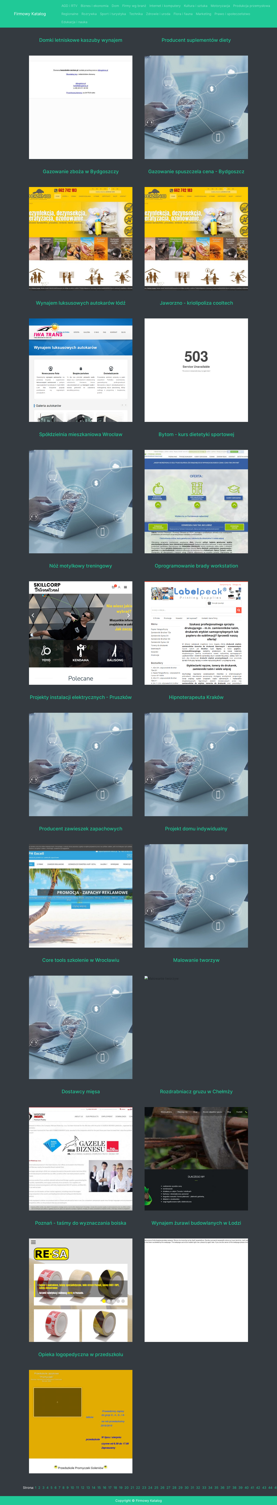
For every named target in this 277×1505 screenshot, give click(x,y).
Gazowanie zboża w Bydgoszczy (81, 171)
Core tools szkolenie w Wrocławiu (80, 960)
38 (234, 1488)
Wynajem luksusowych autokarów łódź (81, 303)
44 (270, 1488)
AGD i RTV (69, 6)
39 (240, 1488)
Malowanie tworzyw (196, 960)
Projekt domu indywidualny (196, 829)
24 (150, 1488)
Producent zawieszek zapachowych (80, 829)
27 (168, 1488)
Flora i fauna (183, 14)
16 (104, 1488)
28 (174, 1488)
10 (72, 1488)
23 (144, 1488)
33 (204, 1488)
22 (138, 1488)
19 (120, 1488)
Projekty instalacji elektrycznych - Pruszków (81, 697)
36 (222, 1488)
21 (132, 1488)
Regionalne (69, 14)
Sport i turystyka (113, 14)
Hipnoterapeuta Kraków (196, 697)
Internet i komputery (165, 6)
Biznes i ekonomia (94, 6)
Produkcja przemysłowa (251, 6)
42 (258, 1488)
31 (192, 1488)
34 (210, 1488)
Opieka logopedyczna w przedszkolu (80, 1354)
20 (127, 1488)
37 (228, 1488)
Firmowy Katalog (30, 13)
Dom (115, 6)
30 (187, 1488)
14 (93, 1488)
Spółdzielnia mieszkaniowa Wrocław (80, 434)
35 (216, 1488)
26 (162, 1488)
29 (180, 1488)
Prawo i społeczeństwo (232, 14)
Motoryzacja (220, 6)
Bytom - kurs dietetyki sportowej (196, 434)
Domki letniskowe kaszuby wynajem (80, 40)
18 (115, 1488)
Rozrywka (89, 14)
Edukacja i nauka (74, 22)
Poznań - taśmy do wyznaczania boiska (80, 1223)
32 (198, 1488)
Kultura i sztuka (195, 6)
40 (247, 1488)
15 (99, 1488)
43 (264, 1488)
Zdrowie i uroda (158, 14)
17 (110, 1488)
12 (82, 1488)
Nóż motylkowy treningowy (80, 566)
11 (77, 1488)
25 (156, 1488)
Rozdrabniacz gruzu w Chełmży (196, 1091)
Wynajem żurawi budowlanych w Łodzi (196, 1223)
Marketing (203, 14)
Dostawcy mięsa (81, 1091)
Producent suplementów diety (196, 40)
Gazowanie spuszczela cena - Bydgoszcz (196, 171)
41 (252, 1488)
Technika (136, 14)
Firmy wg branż (134, 6)
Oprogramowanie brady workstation (196, 566)
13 (88, 1488)
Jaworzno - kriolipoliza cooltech (196, 303)
